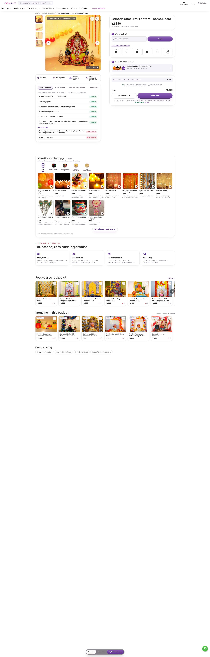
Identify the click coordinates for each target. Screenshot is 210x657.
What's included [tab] (45, 88)
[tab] (39, 19)
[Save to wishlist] (97, 19)
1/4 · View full (93, 67)
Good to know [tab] (60, 88)
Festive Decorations (63, 352)
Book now (155, 95)
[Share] (92, 19)
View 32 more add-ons (104, 229)
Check (160, 39)
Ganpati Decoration (49, 13)
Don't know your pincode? (121, 45)
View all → (171, 278)
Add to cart (125, 96)
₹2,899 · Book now (115, 652)
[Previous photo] (48, 43)
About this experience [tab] (77, 88)
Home (37, 13)
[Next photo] (97, 43)
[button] (6, 8)
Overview (91, 652)
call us (147, 102)
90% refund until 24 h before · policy (135, 85)
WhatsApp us (139, 102)
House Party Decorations (101, 352)
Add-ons (101, 652)
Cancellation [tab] (93, 88)
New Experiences (81, 352)
